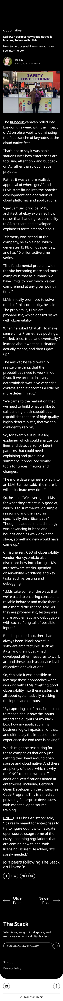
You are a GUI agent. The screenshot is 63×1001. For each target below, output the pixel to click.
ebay (27, 213)
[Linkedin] (6, 986)
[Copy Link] (31, 876)
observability (48, 552)
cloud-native (12, 30)
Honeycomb (25, 557)
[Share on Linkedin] (23, 876)
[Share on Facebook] (6, 876)
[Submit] (56, 946)
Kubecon (17, 122)
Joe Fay (19, 59)
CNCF (8, 818)
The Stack (36, 997)
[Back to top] (56, 986)
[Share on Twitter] (15, 876)
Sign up (8, 962)
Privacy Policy (12, 968)
